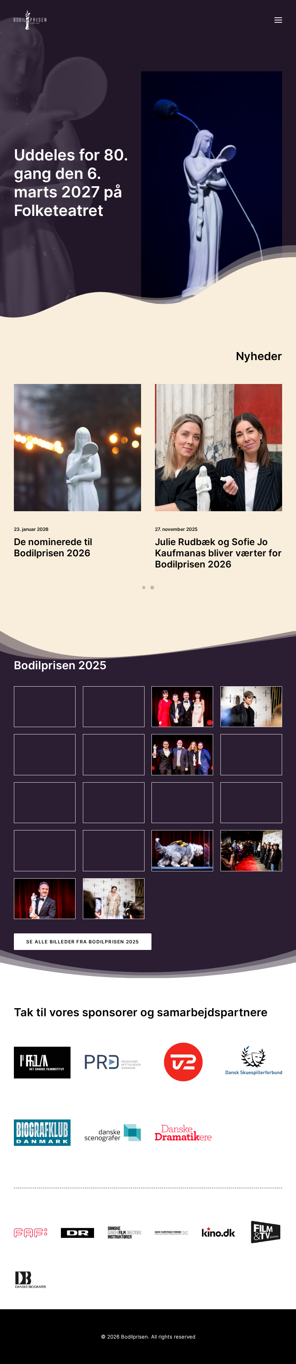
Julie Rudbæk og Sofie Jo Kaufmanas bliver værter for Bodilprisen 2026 (218, 553)
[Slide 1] (144, 587)
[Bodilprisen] (30, 20)
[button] (278, 20)
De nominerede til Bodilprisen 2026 (53, 547)
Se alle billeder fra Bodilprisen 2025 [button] (82, 942)
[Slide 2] (152, 587)
